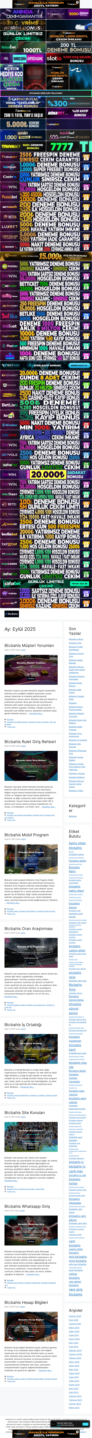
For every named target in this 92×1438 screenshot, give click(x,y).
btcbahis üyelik (75, 1235)
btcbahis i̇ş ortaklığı (37, 1095)
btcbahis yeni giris (78, 1223)
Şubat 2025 (74, 1331)
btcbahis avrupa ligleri (75, 864)
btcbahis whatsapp (75, 1200)
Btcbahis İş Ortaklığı (23, 1024)
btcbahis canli (75, 911)
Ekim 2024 (73, 1343)
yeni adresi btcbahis (75, 1283)
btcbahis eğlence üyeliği (16, 1005)
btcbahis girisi (75, 975)
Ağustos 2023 (75, 1396)
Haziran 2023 (75, 1404)
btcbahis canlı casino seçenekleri (75, 926)
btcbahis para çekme (77, 1100)
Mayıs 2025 (74, 1328)
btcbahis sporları (74, 1149)
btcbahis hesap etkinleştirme (18, 1095)
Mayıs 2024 (74, 1362)
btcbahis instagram (75, 1038)
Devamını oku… (36, 713)
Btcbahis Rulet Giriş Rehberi (30, 741)
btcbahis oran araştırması (35, 1005)
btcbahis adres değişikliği (76, 857)
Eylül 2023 (73, 1392)
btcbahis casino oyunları (16, 1379)
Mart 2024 (73, 1369)
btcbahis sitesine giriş (75, 1126)
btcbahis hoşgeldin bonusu (17, 722)
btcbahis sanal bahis (77, 1117)
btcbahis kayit (38, 815)
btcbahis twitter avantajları (76, 1187)
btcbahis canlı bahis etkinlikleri (78, 920)
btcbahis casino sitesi (77, 948)
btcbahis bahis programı (76, 877)
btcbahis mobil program (46, 911)
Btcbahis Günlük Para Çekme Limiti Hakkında (77, 767)
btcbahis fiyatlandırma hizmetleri (75, 965)
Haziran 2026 (75, 1316)
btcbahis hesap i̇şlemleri (76, 1033)
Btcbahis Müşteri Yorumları (29, 645)
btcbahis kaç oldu (77, 1053)
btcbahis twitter (51, 1095)
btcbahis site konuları (26, 1189)
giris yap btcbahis (77, 1264)
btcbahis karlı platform (27, 911)
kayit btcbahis (76, 1270)
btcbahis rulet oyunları (75, 1112)
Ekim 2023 (73, 1388)
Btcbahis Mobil (77, 1070)
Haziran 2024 (75, 1358)
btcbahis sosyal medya (75, 1133)
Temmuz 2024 (75, 1354)
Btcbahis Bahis (74, 869)
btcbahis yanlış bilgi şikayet (77, 1206)
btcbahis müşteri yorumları (38, 722)
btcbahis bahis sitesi (76, 888)
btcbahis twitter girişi (78, 1190)
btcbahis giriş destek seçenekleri (19, 815)
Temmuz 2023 (75, 1400)
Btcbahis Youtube (77, 773)
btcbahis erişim (73, 959)
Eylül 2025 (73, 1320)
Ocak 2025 (74, 1335)
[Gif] (46, 256)
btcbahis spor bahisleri (75, 1139)
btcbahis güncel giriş (77, 1019)
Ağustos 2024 (75, 1350)
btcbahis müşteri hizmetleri (74, 1078)
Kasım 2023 (74, 1385)
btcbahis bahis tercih (75, 897)
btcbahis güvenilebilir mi (78, 1023)
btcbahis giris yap (77, 980)
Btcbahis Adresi (76, 639)
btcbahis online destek (75, 1085)
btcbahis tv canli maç (77, 1169)
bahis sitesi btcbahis (77, 845)
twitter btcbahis (74, 1275)
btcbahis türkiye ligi (74, 1193)
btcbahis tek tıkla (74, 1155)
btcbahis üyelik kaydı (32, 1283)
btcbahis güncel (75, 993)
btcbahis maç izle (78, 1065)
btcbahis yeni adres (75, 1211)
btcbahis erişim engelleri (76, 962)
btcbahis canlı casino (77, 923)
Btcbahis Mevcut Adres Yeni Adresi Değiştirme (77, 670)
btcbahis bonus (74, 905)
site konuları (39, 1189)
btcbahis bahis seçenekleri (75, 881)
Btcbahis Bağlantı (77, 777)
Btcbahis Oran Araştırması (28, 928)
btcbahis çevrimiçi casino (76, 1230)
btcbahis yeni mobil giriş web (77, 1226)
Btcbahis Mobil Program (26, 834)
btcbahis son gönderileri (76, 1129)
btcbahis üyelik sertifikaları (76, 1237)
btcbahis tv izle (77, 1175)
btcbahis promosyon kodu (77, 1107)
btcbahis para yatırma (15, 1283)
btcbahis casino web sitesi (77, 955)
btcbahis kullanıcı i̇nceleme (76, 1059)
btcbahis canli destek (76, 915)
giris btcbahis (78, 1256)
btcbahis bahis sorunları (76, 894)
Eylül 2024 (73, 1347)
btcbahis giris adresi (77, 969)
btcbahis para (73, 1088)
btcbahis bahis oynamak (76, 875)
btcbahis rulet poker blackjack (77, 1115)
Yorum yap (11, 727)
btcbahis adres (12, 911)
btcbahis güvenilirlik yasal (76, 1028)
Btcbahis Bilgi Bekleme (75, 900)
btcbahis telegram (76, 1158)
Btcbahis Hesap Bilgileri (26, 1302)
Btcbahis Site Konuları (24, 1112)
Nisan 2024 (74, 1366)
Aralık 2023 (74, 1381)
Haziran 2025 (75, 1324)
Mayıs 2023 (74, 1408)
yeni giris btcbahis (76, 1291)
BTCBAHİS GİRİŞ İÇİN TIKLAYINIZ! (46, 93)
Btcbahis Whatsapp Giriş (27, 1206)
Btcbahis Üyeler (76, 791)
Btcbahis (10, 719)
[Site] (46, 157)
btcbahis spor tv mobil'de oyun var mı (78, 1152)
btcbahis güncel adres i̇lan (76, 1017)
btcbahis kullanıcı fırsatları (76, 1056)
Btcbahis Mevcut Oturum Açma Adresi (76, 784)
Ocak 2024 (74, 1377)
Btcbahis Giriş (12, 1189)
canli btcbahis (74, 1243)
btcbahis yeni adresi (77, 1218)
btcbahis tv (76, 1162)
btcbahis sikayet (51, 1379)
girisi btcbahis (78, 1260)
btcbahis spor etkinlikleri (74, 1144)
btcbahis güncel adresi (75, 1008)
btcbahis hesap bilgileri (35, 1379)
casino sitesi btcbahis (76, 1251)
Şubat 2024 (74, 1373)
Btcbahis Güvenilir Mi (77, 1030)
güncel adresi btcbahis (75, 1267)
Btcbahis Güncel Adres (76, 998)
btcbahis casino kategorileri (75, 930)
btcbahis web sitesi (77, 1196)
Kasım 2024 (74, 1339)
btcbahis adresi (77, 860)
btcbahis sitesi (75, 1123)
